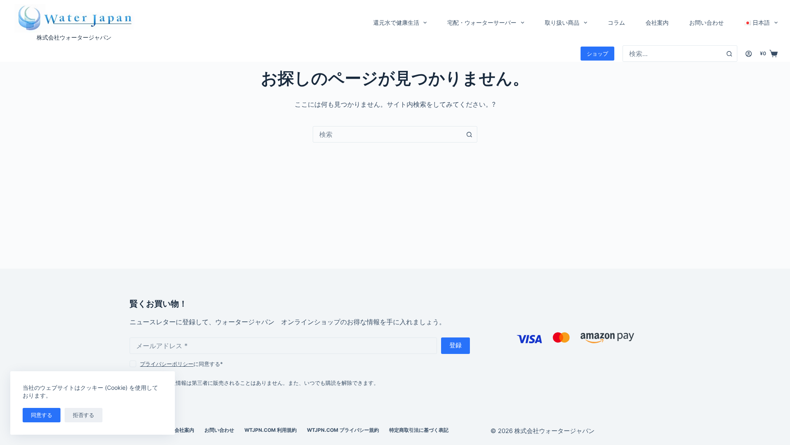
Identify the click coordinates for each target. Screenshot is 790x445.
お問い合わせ (706, 22)
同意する (41, 415)
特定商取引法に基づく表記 (418, 430)
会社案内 (657, 22)
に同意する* (181, 364)
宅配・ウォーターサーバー (481, 22)
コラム (616, 22)
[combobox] (672, 53)
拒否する (83, 415)
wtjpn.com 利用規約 (270, 430)
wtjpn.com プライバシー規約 (343, 430)
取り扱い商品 (562, 22)
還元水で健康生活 (396, 22)
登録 (455, 345)
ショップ (597, 53)
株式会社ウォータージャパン (74, 37)
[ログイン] (749, 54)
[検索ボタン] (729, 53)
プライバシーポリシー (166, 364)
